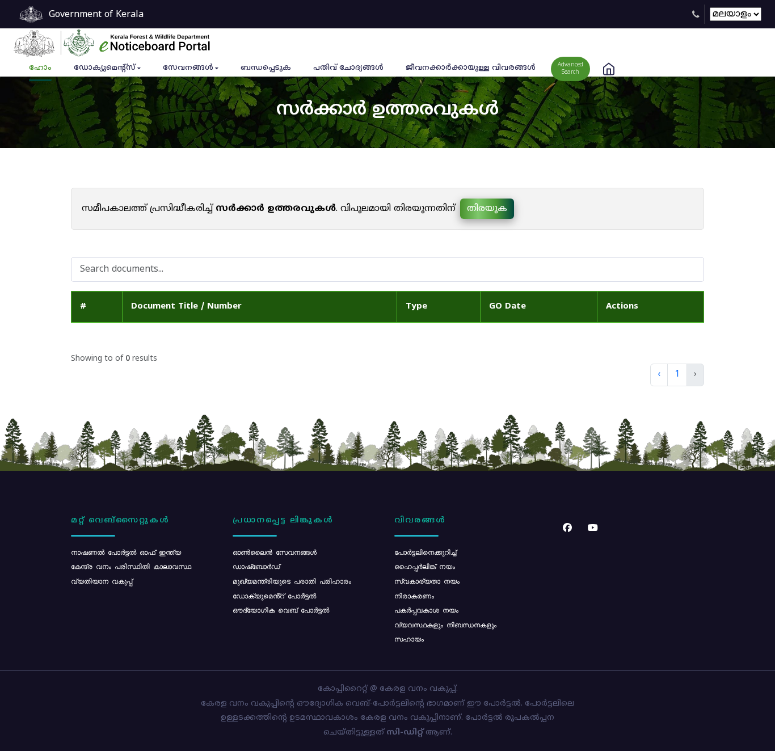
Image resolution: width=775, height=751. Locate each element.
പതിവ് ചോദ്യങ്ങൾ (348, 68)
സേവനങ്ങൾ (188, 68)
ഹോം (40, 68)
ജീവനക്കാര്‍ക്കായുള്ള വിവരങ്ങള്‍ (471, 68)
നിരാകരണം (414, 595)
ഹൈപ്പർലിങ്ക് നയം (424, 566)
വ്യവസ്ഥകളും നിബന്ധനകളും (445, 624)
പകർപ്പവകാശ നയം (426, 609)
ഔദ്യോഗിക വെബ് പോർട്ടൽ (281, 609)
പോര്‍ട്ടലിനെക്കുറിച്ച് (425, 552)
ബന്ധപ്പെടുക (266, 68)
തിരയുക (487, 208)
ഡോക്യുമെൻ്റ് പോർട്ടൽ (274, 595)
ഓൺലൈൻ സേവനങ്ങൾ (275, 552)
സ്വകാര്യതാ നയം (427, 580)
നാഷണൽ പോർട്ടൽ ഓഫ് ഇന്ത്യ (126, 552)
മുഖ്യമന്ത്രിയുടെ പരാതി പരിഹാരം (292, 580)
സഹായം (409, 638)
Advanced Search (570, 68)
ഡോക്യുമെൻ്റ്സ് (105, 68)
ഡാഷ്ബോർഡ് (256, 566)
